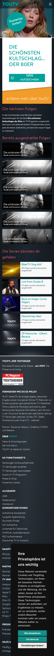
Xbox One (7, 600)
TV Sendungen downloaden (16, 470)
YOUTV (10, 4)
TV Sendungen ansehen (14, 466)
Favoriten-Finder (11, 520)
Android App (8, 558)
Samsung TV (8, 608)
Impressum (8, 504)
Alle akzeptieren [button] (32, 633)
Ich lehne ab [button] (32, 639)
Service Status (9, 445)
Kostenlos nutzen (11, 482)
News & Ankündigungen (14, 441)
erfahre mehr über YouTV (28, 98)
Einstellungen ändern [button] (32, 645)
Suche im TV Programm (14, 474)
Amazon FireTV (10, 584)
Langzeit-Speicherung (13, 516)
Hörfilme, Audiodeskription (16, 532)
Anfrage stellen (10, 651)
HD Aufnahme (9, 524)
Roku (4, 596)
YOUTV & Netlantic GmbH (16, 449)
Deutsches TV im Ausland (15, 540)
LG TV (5, 612)
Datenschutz (8, 500)
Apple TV (7, 592)
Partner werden (10, 575)
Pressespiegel (9, 633)
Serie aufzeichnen (29, 77)
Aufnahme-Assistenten (14, 513)
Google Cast (8, 604)
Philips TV (7, 616)
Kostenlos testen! (16, 21)
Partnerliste (8, 571)
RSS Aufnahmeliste (12, 536)
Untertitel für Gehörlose (14, 528)
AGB (4, 496)
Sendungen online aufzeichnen (18, 462)
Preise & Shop (9, 478)
